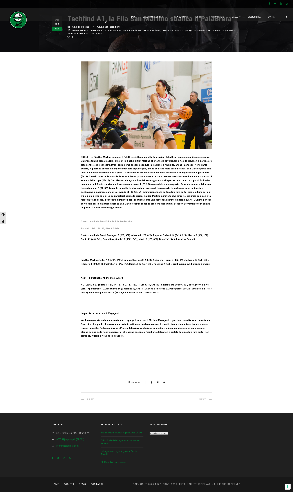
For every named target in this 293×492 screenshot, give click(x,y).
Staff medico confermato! (113, 462)
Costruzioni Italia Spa (129, 30)
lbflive (179, 30)
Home (55, 484)
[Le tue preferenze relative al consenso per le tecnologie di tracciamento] (288, 487)
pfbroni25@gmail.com (67, 445)
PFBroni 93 (82, 33)
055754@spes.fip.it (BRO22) (70, 439)
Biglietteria (254, 17)
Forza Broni (167, 30)
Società (200, 17)
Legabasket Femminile (195, 30)
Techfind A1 (95, 33)
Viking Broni (217, 17)
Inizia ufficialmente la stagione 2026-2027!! (121, 432)
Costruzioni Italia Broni (103, 30)
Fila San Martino (151, 30)
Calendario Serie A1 (154, 17)
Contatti (272, 17)
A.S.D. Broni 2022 (80, 27)
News (133, 17)
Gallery (236, 17)
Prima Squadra (180, 17)
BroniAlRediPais (80, 30)
